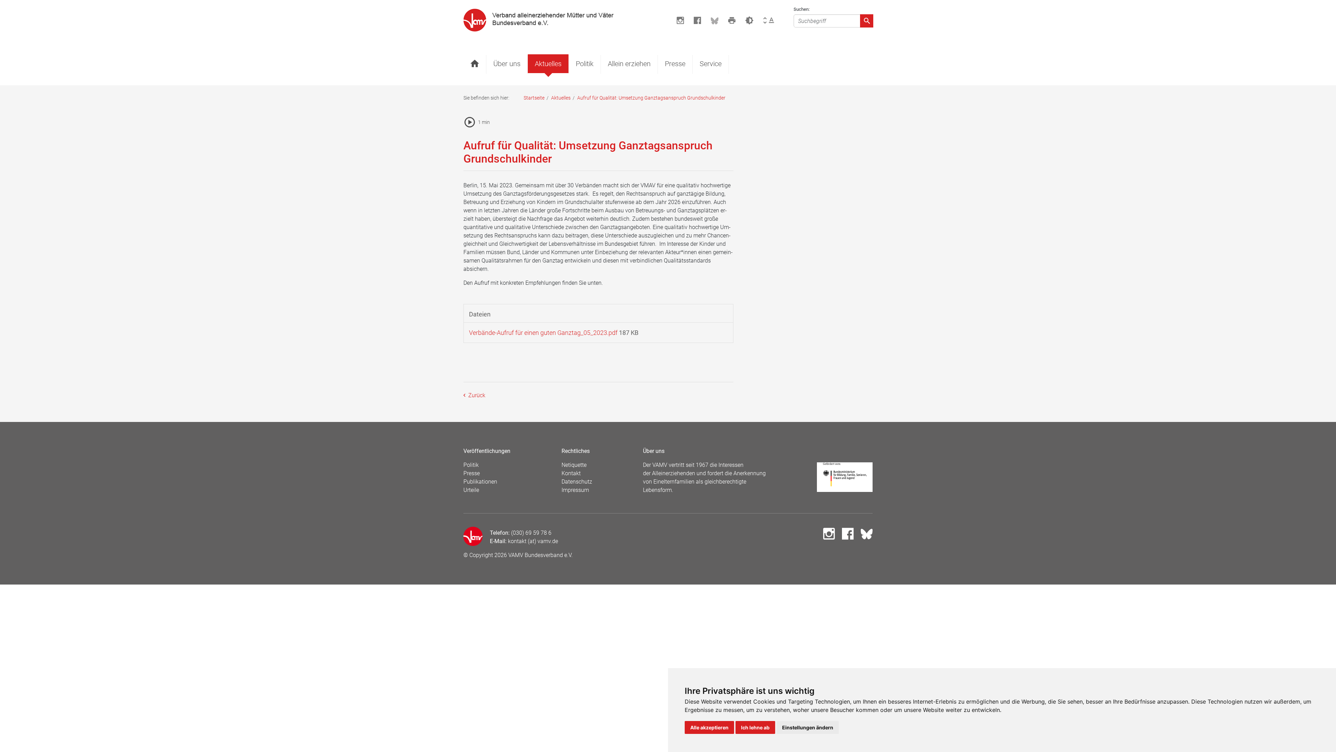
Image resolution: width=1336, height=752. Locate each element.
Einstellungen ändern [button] (807, 727)
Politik (585, 64)
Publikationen (480, 481)
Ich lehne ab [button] (755, 727)
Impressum (575, 490)
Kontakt (571, 473)
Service (711, 64)
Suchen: (802, 9)
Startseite (534, 98)
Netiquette (574, 465)
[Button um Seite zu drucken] (731, 21)
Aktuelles (548, 64)
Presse (675, 64)
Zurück (476, 395)
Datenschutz (577, 481)
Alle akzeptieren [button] (709, 727)
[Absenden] (866, 21)
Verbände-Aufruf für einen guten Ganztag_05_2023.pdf (543, 332)
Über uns (506, 64)
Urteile (471, 490)
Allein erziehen (629, 64)
